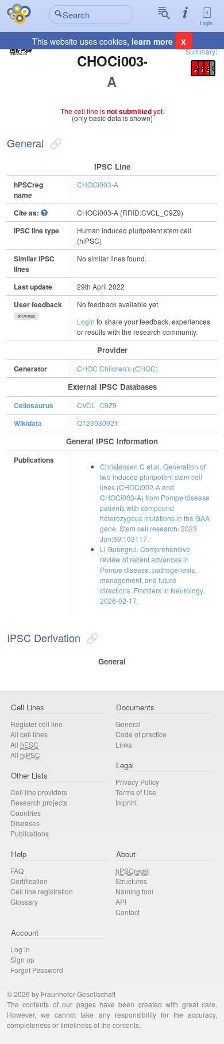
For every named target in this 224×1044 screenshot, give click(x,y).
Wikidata (28, 423)
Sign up (22, 959)
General (128, 724)
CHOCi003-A (97, 184)
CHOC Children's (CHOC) (117, 368)
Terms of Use (135, 792)
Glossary (24, 901)
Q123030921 (97, 423)
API (120, 901)
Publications (29, 833)
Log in (20, 949)
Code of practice (141, 734)
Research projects (38, 802)
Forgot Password (36, 970)
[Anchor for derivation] (91, 637)
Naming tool (134, 891)
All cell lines (29, 734)
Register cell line (36, 724)
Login (206, 23)
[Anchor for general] (54, 142)
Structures (131, 881)
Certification (29, 881)
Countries (25, 813)
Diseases (25, 823)
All (24, 744)
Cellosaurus (33, 405)
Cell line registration (41, 891)
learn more (152, 41)
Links (123, 744)
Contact (127, 912)
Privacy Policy (137, 782)
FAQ (17, 870)
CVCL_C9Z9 (97, 405)
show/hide (27, 316)
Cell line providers (38, 792)
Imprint (126, 802)
